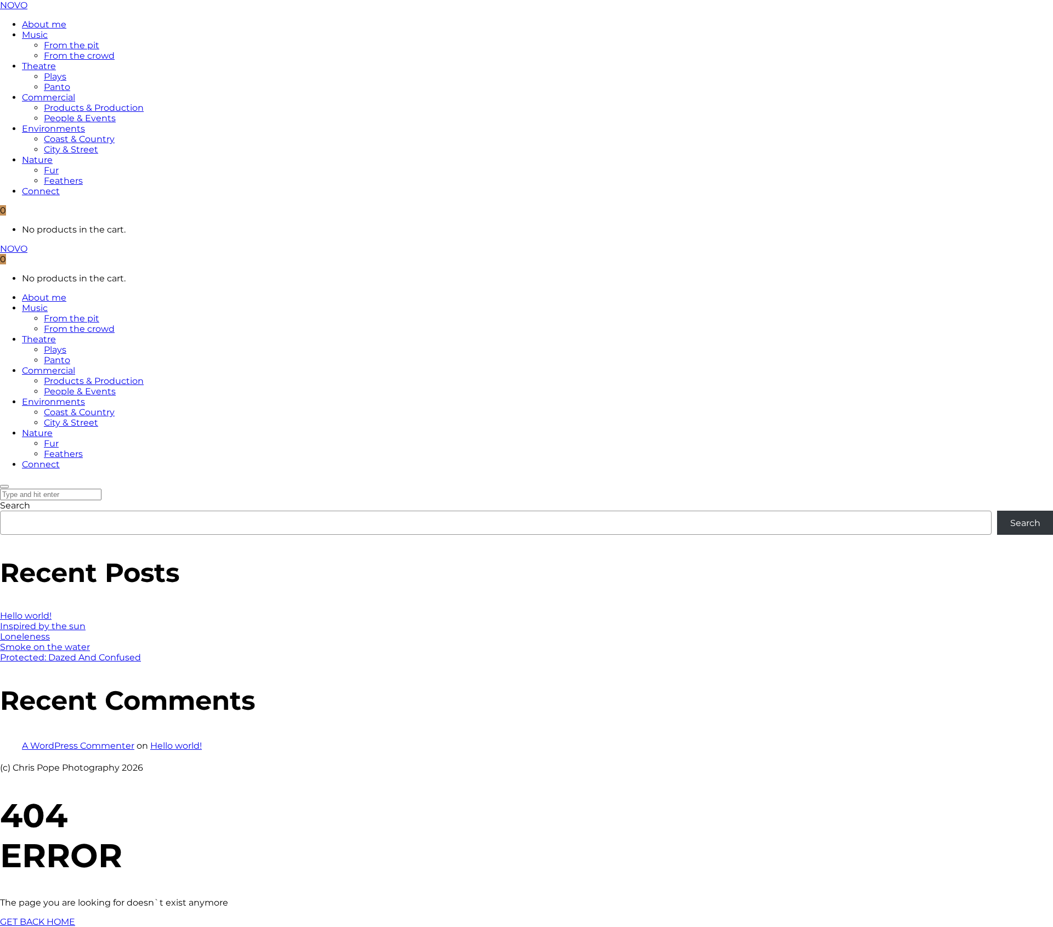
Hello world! (26, 616)
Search (15, 505)
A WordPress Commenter (78, 746)
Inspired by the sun (43, 626)
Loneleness (25, 636)
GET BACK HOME (37, 922)
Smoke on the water (45, 647)
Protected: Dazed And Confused (70, 657)
